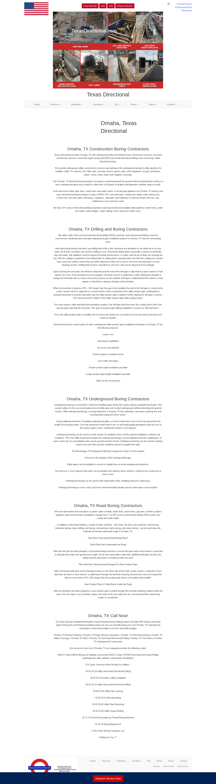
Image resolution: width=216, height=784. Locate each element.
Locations (98, 104)
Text (111, 6)
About (152, 104)
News (134, 104)
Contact (171, 104)
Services (54, 104)
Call (103, 6)
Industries (76, 104)
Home (37, 104)
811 (117, 104)
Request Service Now (108, 778)
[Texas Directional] (52, 768)
